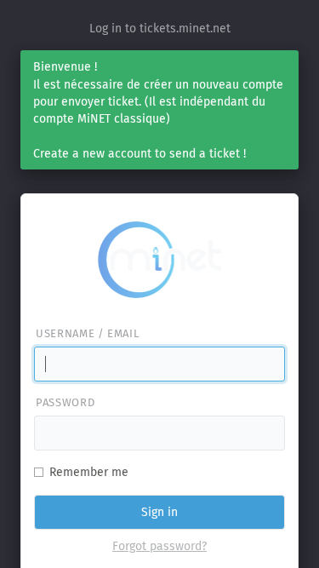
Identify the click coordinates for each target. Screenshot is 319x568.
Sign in (159, 512)
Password (65, 402)
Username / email (87, 333)
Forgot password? (159, 546)
